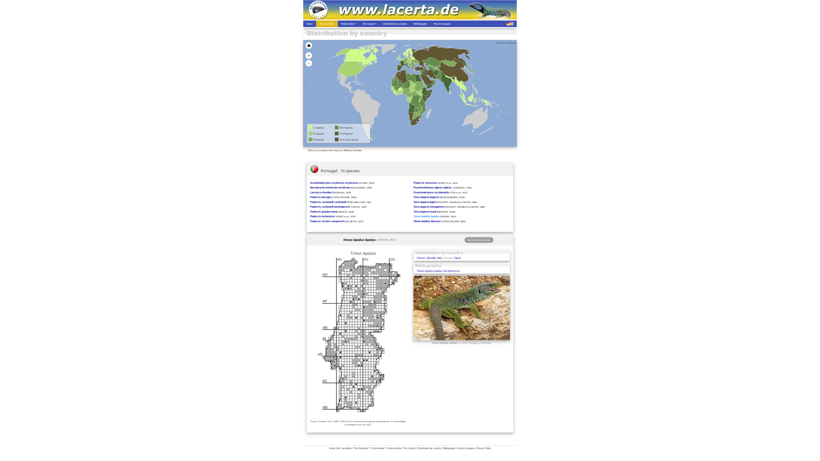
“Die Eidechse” (361, 448)
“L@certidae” (378, 448)
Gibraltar (431, 258)
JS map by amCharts (506, 42)
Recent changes (465, 448)
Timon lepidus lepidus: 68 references (438, 271)
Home (332, 448)
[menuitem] (431, 80)
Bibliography (449, 448)
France (421, 258)
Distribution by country (429, 448)
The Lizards (409, 448)
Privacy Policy (483, 448)
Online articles (394, 448)
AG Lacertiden (344, 448)
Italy (439, 258)
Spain (457, 258)
